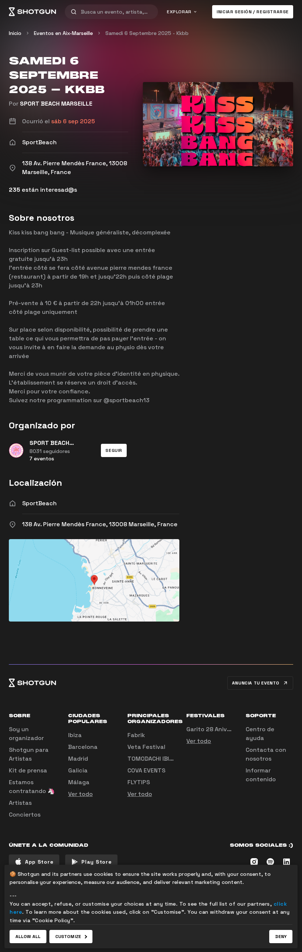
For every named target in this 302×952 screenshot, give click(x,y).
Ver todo (80, 794)
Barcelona (83, 747)
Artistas (20, 803)
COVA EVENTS (146, 770)
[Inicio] (32, 11)
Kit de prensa (28, 770)
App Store (39, 862)
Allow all (28, 936)
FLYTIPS (138, 782)
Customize (68, 936)
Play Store (96, 862)
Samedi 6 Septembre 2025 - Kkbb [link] (147, 33)
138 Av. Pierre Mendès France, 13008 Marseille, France (100, 524)
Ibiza (75, 735)
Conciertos (25, 814)
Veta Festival (146, 747)
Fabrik (136, 735)
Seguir (113, 450)
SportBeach (39, 503)
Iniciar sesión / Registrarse (253, 12)
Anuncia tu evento (256, 683)
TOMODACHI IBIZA (151, 758)
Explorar (179, 12)
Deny (281, 936)
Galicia (78, 770)
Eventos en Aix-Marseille (63, 33)
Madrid (78, 758)
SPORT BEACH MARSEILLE (56, 103)
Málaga (78, 782)
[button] (114, 450)
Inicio (15, 33)
